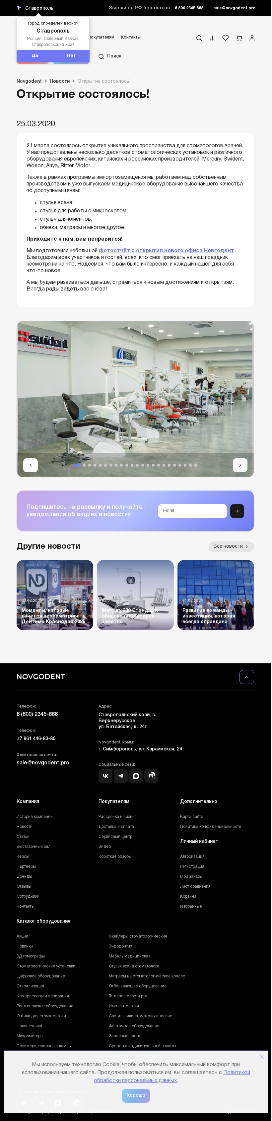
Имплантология (124, 1006)
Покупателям (101, 37)
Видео (105, 846)
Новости (25, 827)
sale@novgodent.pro (234, 8)
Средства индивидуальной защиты (142, 1046)
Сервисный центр (115, 837)
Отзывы (24, 886)
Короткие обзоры (115, 856)
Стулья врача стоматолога (134, 966)
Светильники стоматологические (140, 1016)
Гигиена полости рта (128, 996)
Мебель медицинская (130, 956)
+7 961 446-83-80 (36, 739)
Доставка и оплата (116, 827)
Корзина (188, 896)
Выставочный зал (33, 846)
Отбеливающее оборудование (138, 986)
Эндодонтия (120, 946)
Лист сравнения (195, 886)
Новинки (25, 946)
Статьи (23, 837)
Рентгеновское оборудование (45, 1006)
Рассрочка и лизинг (117, 817)
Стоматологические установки (46, 966)
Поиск (114, 56)
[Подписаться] (237, 511)
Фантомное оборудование (134, 1026)
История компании (35, 817)
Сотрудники (28, 896)
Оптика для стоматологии (41, 1016)
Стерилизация (30, 986)
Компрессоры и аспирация (43, 996)
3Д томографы (31, 956)
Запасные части (124, 1036)
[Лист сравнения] (212, 39)
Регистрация (192, 866)
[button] (30, 465)
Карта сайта (191, 817)
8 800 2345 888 (189, 8)
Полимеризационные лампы (44, 1046)
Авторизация (192, 856)
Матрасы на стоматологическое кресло (147, 976)
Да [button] (35, 56)
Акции (22, 936)
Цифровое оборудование (41, 976)
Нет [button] (71, 56)
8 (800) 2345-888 (37, 714)
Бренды (24, 876)
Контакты (131, 37)
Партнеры (26, 866)
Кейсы (23, 856)
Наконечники (29, 1026)
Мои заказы (191, 876)
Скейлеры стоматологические (138, 936)
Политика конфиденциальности (210, 827)
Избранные (191, 906)
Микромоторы (30, 1036)
